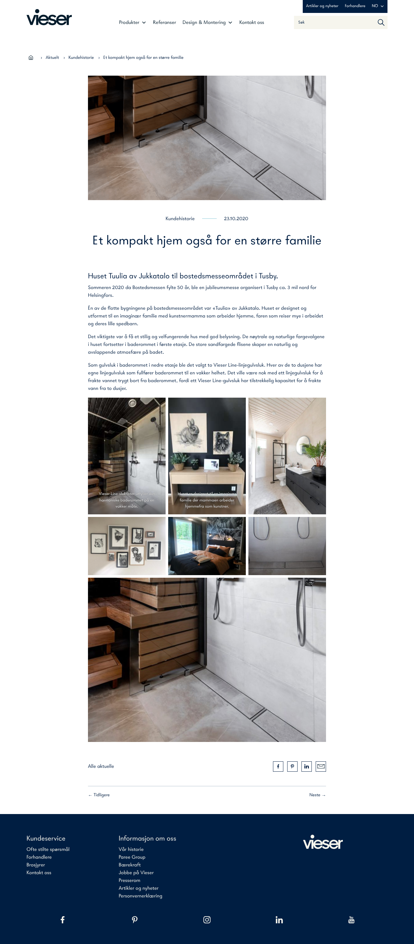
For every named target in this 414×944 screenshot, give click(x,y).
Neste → (318, 795)
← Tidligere (99, 795)
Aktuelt (52, 57)
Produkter (129, 22)
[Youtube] (351, 919)
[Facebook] (63, 919)
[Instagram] (207, 919)
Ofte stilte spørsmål (48, 849)
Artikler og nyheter (322, 6)
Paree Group (132, 857)
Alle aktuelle (101, 766)
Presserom (129, 880)
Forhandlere (355, 6)
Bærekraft (130, 865)
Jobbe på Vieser (136, 872)
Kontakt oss (251, 22)
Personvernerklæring (140, 896)
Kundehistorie (81, 57)
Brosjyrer (36, 865)
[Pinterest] (135, 919)
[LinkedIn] (279, 919)
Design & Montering (204, 22)
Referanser (164, 22)
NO (375, 6)
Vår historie (131, 849)
